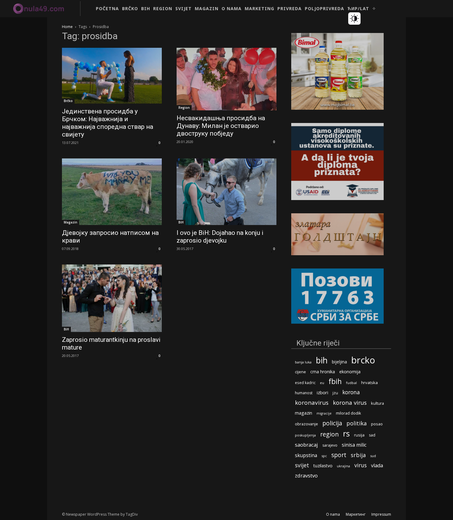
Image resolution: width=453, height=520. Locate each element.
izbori (322, 392)
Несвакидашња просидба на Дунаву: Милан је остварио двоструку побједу (221, 125)
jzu (335, 392)
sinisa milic (354, 445)
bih (322, 360)
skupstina (306, 455)
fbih (335, 381)
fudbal (351, 382)
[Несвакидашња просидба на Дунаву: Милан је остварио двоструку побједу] (226, 79)
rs (346, 433)
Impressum (381, 514)
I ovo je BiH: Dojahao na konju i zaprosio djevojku (220, 236)
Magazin (70, 222)
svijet (302, 465)
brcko (363, 360)
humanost (303, 392)
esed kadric (305, 382)
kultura (377, 403)
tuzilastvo (323, 466)
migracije (324, 413)
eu (322, 382)
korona (351, 392)
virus (360, 465)
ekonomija (350, 372)
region (329, 434)
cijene (300, 372)
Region (184, 107)
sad (372, 435)
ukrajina (343, 466)
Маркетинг (355, 514)
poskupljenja (305, 435)
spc (324, 455)
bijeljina (339, 362)
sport (338, 455)
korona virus (350, 402)
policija (332, 423)
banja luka (303, 362)
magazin (303, 413)
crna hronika (322, 372)
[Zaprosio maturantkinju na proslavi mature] (112, 298)
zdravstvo (306, 475)
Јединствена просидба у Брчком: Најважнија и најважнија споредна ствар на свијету (107, 123)
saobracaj (306, 444)
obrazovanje (306, 424)
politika (356, 423)
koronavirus (312, 402)
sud (373, 455)
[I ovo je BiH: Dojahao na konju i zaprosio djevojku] (226, 191)
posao (377, 424)
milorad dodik (348, 413)
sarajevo (329, 445)
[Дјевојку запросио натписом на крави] (112, 191)
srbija (358, 455)
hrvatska (369, 382)
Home (67, 26)
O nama (333, 514)
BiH (181, 222)
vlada (377, 465)
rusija (359, 435)
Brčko (68, 101)
